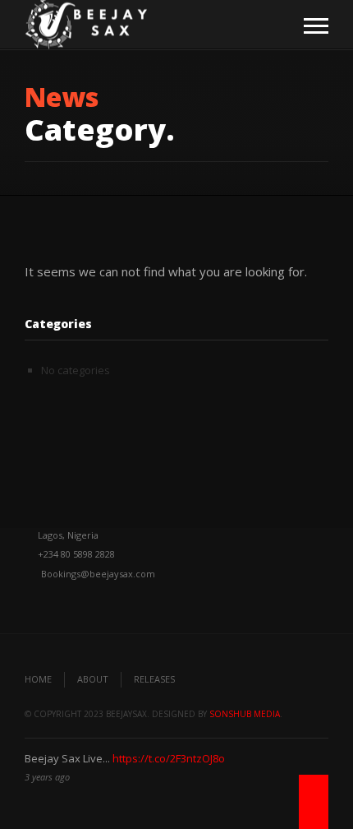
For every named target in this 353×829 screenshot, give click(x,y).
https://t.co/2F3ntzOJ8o (168, 758)
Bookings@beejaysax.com (98, 573)
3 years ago (47, 777)
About (92, 679)
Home (38, 679)
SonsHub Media (244, 714)
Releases (154, 679)
